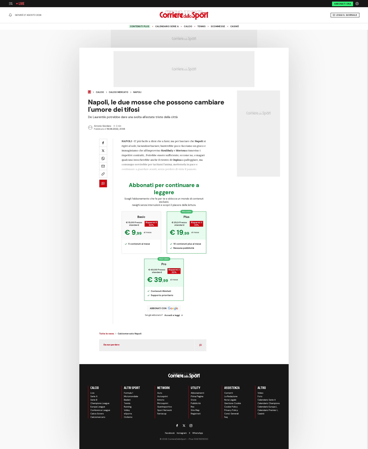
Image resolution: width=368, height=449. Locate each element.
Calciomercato (97, 417)
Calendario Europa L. (268, 406)
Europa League (97, 406)
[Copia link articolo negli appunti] (103, 174)
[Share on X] (103, 150)
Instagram (182, 433)
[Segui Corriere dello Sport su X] (184, 425)
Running (128, 406)
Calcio (188, 26)
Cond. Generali (231, 413)
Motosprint (162, 403)
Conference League (100, 410)
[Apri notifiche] (10, 15)
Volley (127, 410)
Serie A (93, 396)
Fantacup (161, 413)
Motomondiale (131, 396)
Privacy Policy (231, 410)
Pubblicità (196, 403)
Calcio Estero (97, 413)
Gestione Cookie (232, 403)
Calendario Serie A (167, 26)
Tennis (201, 26)
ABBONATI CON (158, 308)
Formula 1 (128, 393)
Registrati (196, 413)
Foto (260, 396)
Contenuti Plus (139, 26)
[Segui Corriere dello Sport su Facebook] (177, 425)
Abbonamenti (197, 393)
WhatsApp (197, 433)
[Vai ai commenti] (103, 183)
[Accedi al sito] (357, 4)
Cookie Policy (231, 406)
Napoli (137, 92)
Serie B (93, 399)
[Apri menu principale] (11, 4)
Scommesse (218, 26)
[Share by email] (103, 166)
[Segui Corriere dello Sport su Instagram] (191, 425)
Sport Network (164, 410)
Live (21, 3)
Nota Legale (230, 399)
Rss (192, 406)
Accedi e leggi (172, 315)
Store (193, 399)
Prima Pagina (197, 396)
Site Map (195, 410)
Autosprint (162, 396)
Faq (226, 417)
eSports (128, 413)
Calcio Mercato (118, 92)
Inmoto (160, 399)
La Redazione (230, 396)
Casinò (234, 26)
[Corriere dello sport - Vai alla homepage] (184, 15)
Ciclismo (128, 417)
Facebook (170, 433)
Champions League (99, 403)
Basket (127, 399)
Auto (159, 393)
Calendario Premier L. (268, 410)
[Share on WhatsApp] (103, 158)
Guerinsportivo (164, 406)
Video (260, 393)
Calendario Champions (269, 403)
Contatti (228, 393)
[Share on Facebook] (103, 143)
